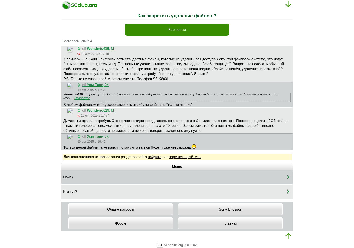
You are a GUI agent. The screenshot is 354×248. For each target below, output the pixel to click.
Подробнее (82, 98)
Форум (120, 223)
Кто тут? (70, 192)
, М (98, 49)
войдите (154, 157)
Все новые (177, 30)
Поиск (68, 177)
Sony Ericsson (230, 209)
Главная (230, 223)
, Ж (95, 85)
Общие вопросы (120, 209)
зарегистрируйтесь (185, 157)
